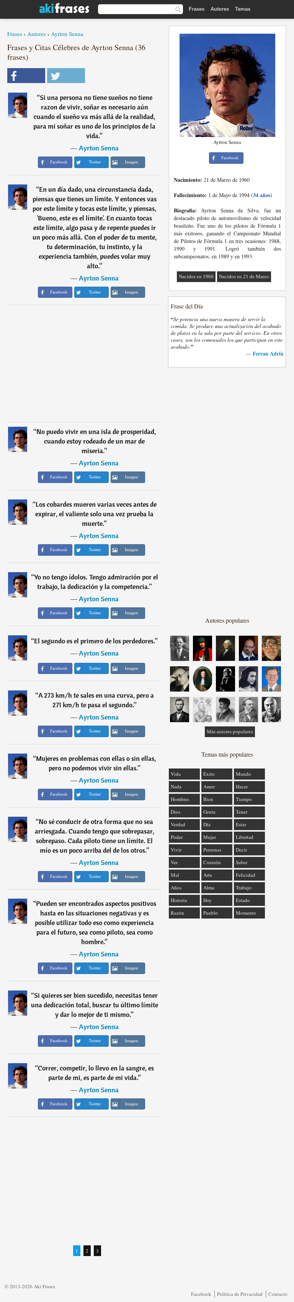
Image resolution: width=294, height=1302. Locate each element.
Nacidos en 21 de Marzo (244, 276)
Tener (241, 811)
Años (176, 887)
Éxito (209, 773)
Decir (241, 849)
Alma (208, 887)
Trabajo (244, 887)
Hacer (242, 786)
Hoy (207, 900)
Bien (208, 799)
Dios (175, 811)
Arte (207, 874)
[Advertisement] (84, 363)
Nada (176, 786)
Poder (177, 837)
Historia (179, 900)
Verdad (178, 824)
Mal (175, 874)
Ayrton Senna (67, 34)
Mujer (209, 837)
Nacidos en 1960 (196, 276)
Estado (243, 900)
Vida (176, 773)
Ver (174, 862)
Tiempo (244, 799)
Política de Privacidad (240, 1294)
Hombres (180, 799)
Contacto (277, 1294)
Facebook (201, 1294)
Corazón (212, 862)
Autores (220, 9)
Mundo (243, 773)
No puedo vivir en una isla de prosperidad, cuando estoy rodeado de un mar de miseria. (96, 441)
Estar (241, 824)
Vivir (176, 849)
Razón (177, 912)
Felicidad (245, 874)
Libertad (244, 837)
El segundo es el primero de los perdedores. (94, 640)
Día (207, 824)
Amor (209, 786)
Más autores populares (230, 731)
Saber (241, 862)
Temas (242, 9)
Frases (196, 9)
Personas (212, 849)
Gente (209, 811)
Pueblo (210, 912)
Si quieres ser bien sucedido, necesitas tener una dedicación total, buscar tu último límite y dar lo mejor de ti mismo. (94, 1005)
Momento (246, 912)
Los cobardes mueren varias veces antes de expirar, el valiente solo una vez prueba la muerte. (96, 514)
